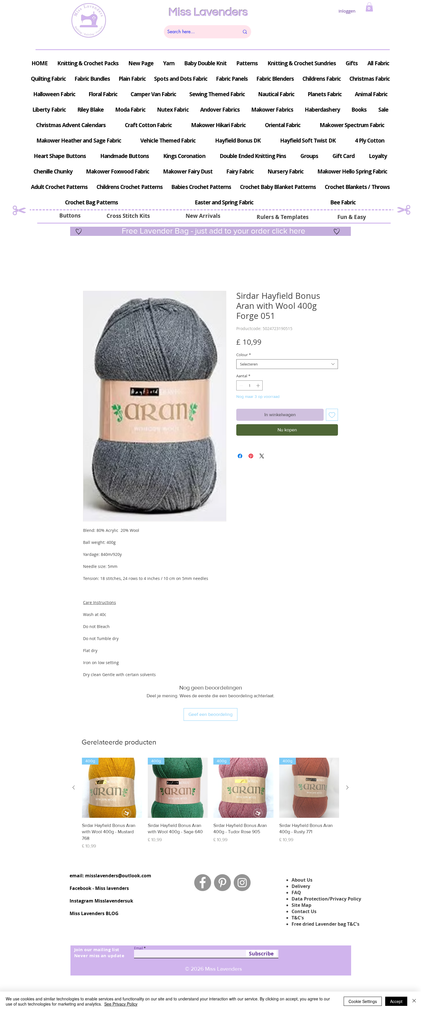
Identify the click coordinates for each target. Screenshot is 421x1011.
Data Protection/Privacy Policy (326, 862)
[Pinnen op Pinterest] (250, 457)
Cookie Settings (363, 1001)
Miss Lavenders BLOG (94, 877)
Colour (243, 356)
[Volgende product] (347, 751)
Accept (396, 1001)
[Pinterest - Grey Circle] (222, 846)
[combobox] (287, 365)
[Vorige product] (73, 751)
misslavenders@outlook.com (118, 839)
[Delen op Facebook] (240, 457)
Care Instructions (99, 604)
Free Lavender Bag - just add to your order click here (212, 230)
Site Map (301, 868)
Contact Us (304, 875)
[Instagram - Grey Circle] (242, 846)
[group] (210, 767)
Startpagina (94, 271)
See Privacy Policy (120, 1004)
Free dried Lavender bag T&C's (325, 887)
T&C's (298, 881)
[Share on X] (261, 457)
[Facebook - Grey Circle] (202, 846)
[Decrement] (240, 387)
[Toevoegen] (332, 416)
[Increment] (258, 387)
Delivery (301, 849)
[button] (369, 6)
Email (138, 911)
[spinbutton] (249, 387)
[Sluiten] (414, 1001)
